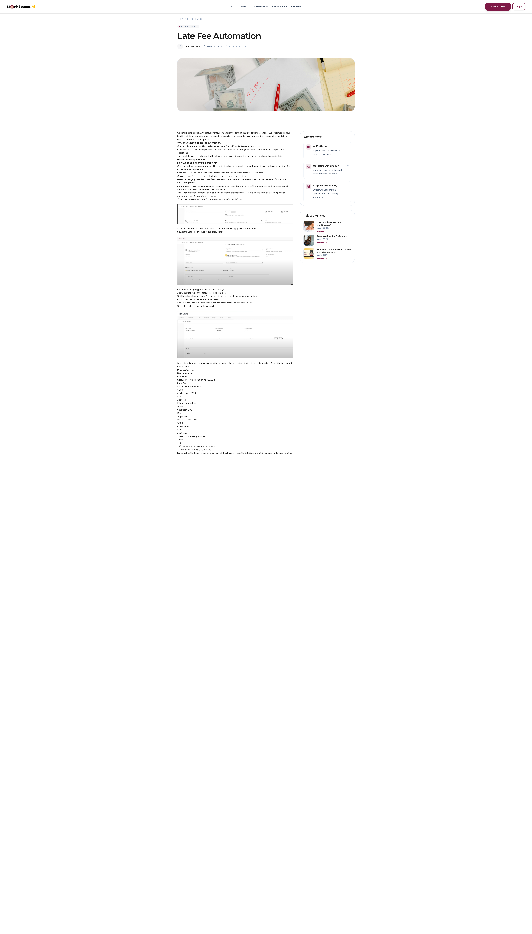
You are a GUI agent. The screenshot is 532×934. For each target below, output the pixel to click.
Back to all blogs (191, 19)
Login (519, 6)
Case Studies (279, 6)
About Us (296, 6)
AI (232, 6)
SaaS (243, 6)
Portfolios (259, 6)
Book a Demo (498, 6)
